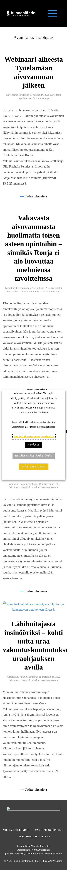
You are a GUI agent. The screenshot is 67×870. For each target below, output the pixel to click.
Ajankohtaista (25, 98)
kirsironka (24, 95)
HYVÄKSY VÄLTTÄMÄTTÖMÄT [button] (33, 455)
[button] (52, 13)
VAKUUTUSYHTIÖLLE (49, 830)
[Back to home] (20, 13)
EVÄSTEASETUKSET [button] (33, 466)
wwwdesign (23, 288)
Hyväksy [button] (34, 444)
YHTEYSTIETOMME (16, 830)
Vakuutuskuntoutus (28, 484)
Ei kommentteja (41, 98)
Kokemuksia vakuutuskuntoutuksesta (25, 291)
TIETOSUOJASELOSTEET (33, 836)
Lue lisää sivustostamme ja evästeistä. (34, 436)
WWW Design (55, 861)
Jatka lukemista (36, 196)
